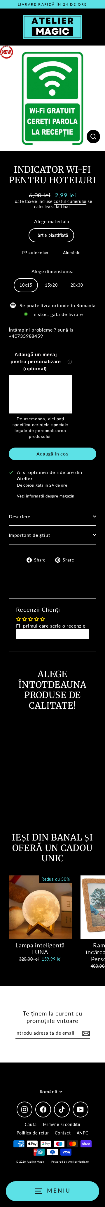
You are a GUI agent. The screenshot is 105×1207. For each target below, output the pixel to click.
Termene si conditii (61, 1124)
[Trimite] (85, 1033)
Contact (63, 1132)
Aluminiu (71, 252)
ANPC (82, 1132)
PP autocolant (36, 252)
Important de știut (29, 535)
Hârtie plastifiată (51, 235)
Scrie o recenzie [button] (53, 634)
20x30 (77, 285)
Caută (30, 1124)
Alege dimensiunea (53, 271)
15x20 (51, 285)
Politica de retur (33, 1132)
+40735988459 (26, 336)
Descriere (19, 516)
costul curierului (70, 201)
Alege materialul (52, 221)
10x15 (26, 285)
